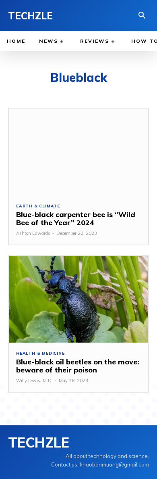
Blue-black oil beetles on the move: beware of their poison (77, 365)
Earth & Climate (38, 206)
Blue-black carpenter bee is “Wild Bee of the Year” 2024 (75, 218)
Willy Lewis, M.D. (34, 380)
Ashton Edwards (33, 233)
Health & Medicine (40, 353)
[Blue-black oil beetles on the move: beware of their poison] (78, 299)
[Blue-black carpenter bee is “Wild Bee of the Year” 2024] (78, 152)
